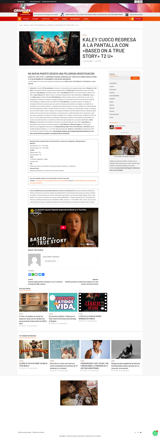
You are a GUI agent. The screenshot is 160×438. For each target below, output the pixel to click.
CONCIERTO (113, 83)
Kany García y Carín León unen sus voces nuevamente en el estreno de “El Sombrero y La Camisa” (64, 365)
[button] (155, 433)
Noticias (26, 19)
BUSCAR (135, 78)
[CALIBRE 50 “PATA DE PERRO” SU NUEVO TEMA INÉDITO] (34, 349)
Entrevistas (46, 19)
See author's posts (50, 261)
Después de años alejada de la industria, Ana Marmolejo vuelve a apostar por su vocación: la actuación (125, 365)
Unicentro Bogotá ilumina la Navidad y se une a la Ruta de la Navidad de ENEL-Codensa (45, 282)
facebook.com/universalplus (44, 180)
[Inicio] (19, 19)
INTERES (85, 19)
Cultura (55, 19)
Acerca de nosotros (35, 1)
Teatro (111, 117)
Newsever (89, 436)
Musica (112, 105)
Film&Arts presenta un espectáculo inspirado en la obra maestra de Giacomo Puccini (81, 282)
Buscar (112, 74)
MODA (112, 102)
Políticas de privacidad (24, 432)
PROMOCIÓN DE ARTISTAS (49, 1)
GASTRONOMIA (114, 96)
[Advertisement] (38, 403)
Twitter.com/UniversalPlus (60, 180)
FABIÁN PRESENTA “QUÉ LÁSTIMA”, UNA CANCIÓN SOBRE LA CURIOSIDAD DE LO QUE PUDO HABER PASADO (69, 14)
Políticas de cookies (38, 432)
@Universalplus (79, 180)
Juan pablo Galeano (88, 61)
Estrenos (35, 19)
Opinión (64, 19)
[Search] (130, 18)
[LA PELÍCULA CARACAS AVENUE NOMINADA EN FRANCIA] (93, 302)
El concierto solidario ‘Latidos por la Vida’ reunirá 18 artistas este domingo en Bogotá (62, 318)
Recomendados (75, 19)
